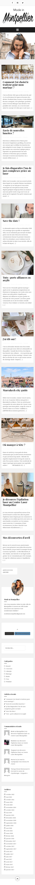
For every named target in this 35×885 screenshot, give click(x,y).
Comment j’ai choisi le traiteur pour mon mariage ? (16, 84)
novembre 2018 (11, 820)
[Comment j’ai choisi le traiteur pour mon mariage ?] (18, 75)
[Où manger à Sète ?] (18, 432)
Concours (9, 669)
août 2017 (9, 851)
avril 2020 (9, 805)
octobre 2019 (10, 810)
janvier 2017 (10, 870)
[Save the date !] (18, 214)
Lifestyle (25, 137)
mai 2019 (9, 812)
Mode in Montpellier (17, 91)
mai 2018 (9, 828)
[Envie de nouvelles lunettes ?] (18, 125)
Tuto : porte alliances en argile (17, 279)
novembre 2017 (11, 844)
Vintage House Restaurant (19, 769)
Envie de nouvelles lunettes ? (13, 132)
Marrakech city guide (15, 390)
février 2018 (10, 836)
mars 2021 (9, 802)
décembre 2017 (11, 841)
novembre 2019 (11, 807)
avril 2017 (9, 862)
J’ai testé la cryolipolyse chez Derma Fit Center (20, 762)
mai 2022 (9, 797)
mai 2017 (9, 859)
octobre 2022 (10, 794)
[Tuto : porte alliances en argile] (18, 265)
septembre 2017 (11, 849)
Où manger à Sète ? (14, 444)
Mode (8, 676)
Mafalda (13, 741)
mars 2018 (9, 833)
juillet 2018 (9, 825)
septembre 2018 (11, 823)
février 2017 (10, 867)
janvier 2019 (10, 815)
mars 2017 (9, 864)
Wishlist (9, 681)
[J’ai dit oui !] (18, 327)
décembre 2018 (11, 818)
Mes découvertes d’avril (16, 537)
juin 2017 (9, 857)
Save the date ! (11, 220)
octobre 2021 (10, 799)
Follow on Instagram (23, 633)
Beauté (24, 177)
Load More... (9, 633)
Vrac (7, 679)
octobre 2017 (10, 846)
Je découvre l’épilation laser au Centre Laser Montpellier (15, 502)
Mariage (26, 91)
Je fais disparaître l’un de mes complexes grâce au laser (17, 170)
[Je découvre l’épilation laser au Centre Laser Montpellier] (18, 487)
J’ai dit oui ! (9, 339)
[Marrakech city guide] (18, 380)
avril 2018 (9, 831)
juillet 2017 (9, 854)
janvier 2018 (10, 838)
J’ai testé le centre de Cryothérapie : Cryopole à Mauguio (15, 773)
